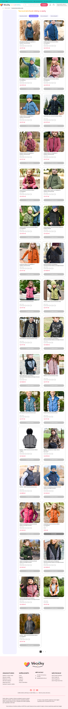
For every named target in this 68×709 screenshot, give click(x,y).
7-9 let (28, 45)
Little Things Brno (56, 679)
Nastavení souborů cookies (9, 684)
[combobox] (35, 4)
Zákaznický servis (6, 682)
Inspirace (21, 679)
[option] (23, 16)
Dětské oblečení (7, 8)
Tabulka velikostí (49, 1)
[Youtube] (37, 690)
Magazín (21, 677)
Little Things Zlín (55, 677)
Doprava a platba (6, 677)
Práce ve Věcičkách (23, 682)
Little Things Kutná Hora (57, 680)
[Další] (45, 651)
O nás (20, 675)
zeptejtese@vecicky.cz (39, 1)
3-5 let (23, 45)
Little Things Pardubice (57, 675)
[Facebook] (31, 690)
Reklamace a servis (7, 679)
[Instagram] (34, 690)
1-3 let (20, 45)
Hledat (44, 4)
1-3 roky (21, 639)
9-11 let (31, 45)
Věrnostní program (7, 680)
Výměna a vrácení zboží (8, 675)
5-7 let (25, 45)
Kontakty (21, 680)
